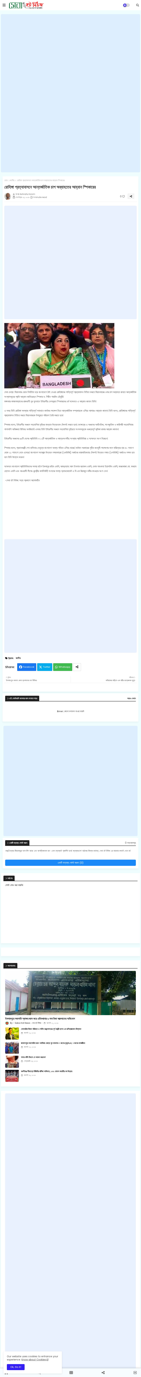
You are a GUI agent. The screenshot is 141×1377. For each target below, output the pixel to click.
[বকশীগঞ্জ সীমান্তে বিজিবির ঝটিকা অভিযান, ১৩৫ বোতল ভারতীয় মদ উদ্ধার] (12, 1076)
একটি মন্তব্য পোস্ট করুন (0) (71, 862)
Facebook (28, 667)
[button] (137, 5)
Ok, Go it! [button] (15, 1367)
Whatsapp (64, 667)
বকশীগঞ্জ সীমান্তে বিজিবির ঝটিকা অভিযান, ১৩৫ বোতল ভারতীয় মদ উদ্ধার (46, 1071)
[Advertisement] (70, 93)
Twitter (46, 667)
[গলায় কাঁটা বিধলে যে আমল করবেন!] (12, 1062)
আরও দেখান (131, 698)
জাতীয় (12, 180)
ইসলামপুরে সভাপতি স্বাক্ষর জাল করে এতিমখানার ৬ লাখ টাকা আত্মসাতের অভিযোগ (40, 1019)
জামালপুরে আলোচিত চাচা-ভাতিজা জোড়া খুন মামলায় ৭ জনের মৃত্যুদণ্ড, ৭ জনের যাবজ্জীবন (53, 1043)
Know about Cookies (33, 1359)
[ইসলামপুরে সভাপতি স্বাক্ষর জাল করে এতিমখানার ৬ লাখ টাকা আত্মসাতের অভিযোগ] (70, 993)
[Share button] (77, 667)
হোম (6, 180)
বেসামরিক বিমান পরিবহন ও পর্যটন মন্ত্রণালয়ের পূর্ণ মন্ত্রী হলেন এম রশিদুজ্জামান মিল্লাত (51, 1029)
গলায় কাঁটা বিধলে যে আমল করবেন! (33, 1057)
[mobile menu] (4, 5)
